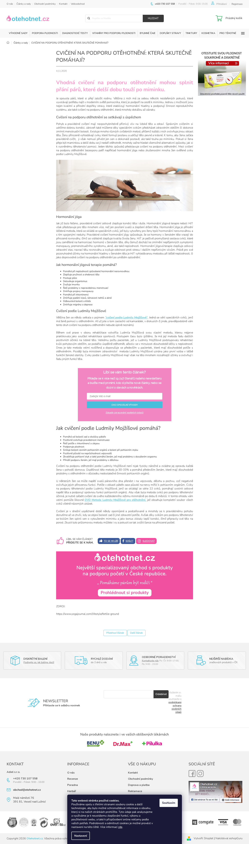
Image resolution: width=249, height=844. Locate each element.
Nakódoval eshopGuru (228, 838)
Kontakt (63, 3)
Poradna (72, 785)
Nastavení (80, 836)
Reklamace (135, 791)
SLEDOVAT (149, 541)
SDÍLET (129, 541)
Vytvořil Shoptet (203, 838)
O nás (10, 3)
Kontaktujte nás (150, 660)
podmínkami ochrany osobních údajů (175, 707)
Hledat (153, 18)
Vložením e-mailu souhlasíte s (175, 702)
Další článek (136, 633)
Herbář (71, 791)
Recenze (72, 779)
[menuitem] (18, 33)
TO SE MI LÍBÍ (111, 541)
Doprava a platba (139, 785)
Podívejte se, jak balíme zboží (38, 662)
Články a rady (23, 3)
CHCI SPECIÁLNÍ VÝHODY (124, 404)
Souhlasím (168, 803)
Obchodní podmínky (45, 3)
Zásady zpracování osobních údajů (124, 412)
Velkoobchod (78, 3)
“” (126, 317)
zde (120, 827)
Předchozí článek (115, 633)
